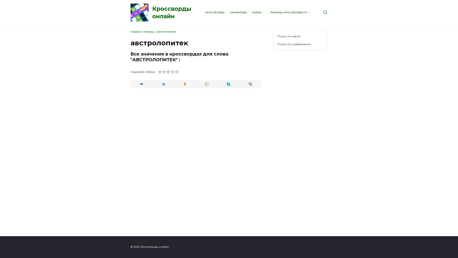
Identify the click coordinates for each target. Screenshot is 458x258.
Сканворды (238, 12)
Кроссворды (215, 12)
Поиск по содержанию (294, 44)
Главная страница (142, 32)
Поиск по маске (289, 36)
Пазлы (256, 12)
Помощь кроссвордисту (288, 12)
